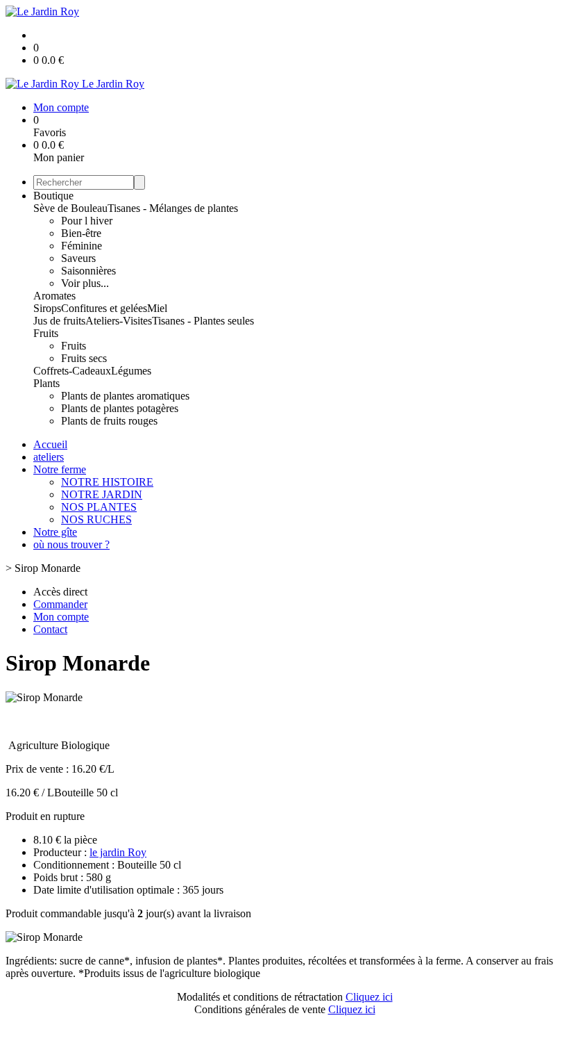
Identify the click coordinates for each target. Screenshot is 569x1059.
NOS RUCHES (96, 519)
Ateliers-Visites (118, 321)
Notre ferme (59, 469)
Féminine (81, 246)
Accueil (50, 444)
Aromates (54, 296)
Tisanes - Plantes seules (203, 321)
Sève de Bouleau (70, 208)
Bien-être (81, 233)
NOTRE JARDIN (101, 494)
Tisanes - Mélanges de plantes (173, 208)
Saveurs (78, 258)
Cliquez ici (369, 997)
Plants (46, 383)
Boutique (53, 196)
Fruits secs (84, 358)
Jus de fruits (59, 321)
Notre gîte (55, 532)
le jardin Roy (118, 852)
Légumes (131, 371)
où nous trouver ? (71, 544)
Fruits (45, 333)
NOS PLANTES (99, 507)
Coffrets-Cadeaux (72, 371)
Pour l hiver (86, 221)
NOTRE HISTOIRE (107, 482)
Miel (157, 308)
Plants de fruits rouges (109, 421)
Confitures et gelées (104, 308)
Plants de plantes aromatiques (125, 396)
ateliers (48, 457)
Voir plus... (85, 283)
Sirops (47, 308)
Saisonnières (88, 271)
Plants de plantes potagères (119, 408)
